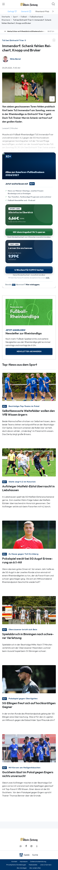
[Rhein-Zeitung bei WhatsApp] (20, 846)
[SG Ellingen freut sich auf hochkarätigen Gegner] (29, 679)
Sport (15, 16)
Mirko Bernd (15, 59)
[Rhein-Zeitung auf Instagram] (31, 846)
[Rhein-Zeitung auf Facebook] (26, 846)
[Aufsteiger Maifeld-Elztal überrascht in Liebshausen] (29, 462)
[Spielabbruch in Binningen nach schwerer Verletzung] (29, 609)
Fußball (24, 16)
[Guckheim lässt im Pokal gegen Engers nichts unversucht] (29, 748)
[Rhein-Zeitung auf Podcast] (36, 846)
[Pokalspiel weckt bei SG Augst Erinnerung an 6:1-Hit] (29, 534)
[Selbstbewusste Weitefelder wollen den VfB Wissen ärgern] (29, 386)
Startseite (6, 16)
